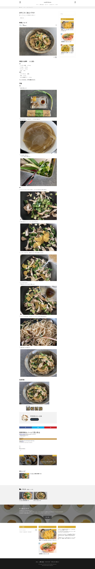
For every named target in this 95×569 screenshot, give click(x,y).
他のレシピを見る (34, 419)
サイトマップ (47, 561)
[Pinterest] (50, 427)
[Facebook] (25, 427)
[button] (20, 395)
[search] (36, 530)
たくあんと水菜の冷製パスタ (36, 473)
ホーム (37, 4)
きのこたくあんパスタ (30, 7)
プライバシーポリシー (55, 561)
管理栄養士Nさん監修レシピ (31, 15)
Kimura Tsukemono (50, 565)
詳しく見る (47, 517)
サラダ (56, 4)
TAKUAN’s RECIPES (65, 529)
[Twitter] (38, 427)
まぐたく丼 (54, 543)
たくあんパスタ (25, 15)
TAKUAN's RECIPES (46, 564)
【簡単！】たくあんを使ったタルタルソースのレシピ (67, 30)
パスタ (24, 7)
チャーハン (46, 4)
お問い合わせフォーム (69, 537)
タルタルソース (51, 4)
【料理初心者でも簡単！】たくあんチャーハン (67, 53)
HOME (21, 7)
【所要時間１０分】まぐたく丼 (66, 41)
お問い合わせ (42, 4)
